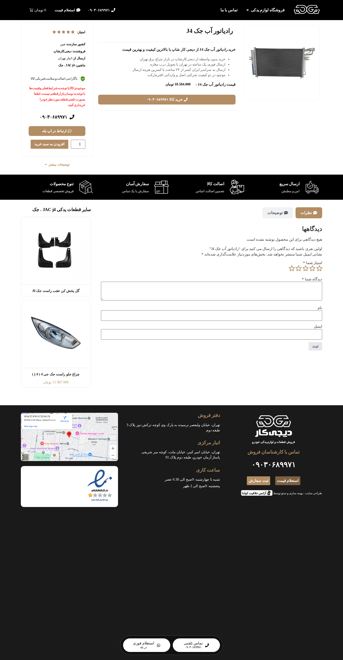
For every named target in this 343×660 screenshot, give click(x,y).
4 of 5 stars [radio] (299, 268)
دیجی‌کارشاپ (62, 51)
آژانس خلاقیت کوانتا (255, 492)
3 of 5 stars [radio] (305, 268)
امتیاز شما (312, 263)
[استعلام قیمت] (78, 10)
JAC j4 (70, 65)
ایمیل (318, 326)
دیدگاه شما (312, 279)
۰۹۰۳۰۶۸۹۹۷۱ (99, 10)
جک (60, 65)
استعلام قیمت (65, 10)
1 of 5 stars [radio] (319, 268)
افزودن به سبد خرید (49, 144)
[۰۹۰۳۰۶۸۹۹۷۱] (113, 10)
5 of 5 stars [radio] (292, 268)
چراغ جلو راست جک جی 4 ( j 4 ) (56, 374)
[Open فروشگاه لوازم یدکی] (248, 10)
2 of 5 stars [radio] (312, 268)
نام (320, 308)
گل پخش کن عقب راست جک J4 (56, 291)
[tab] (309, 212)
